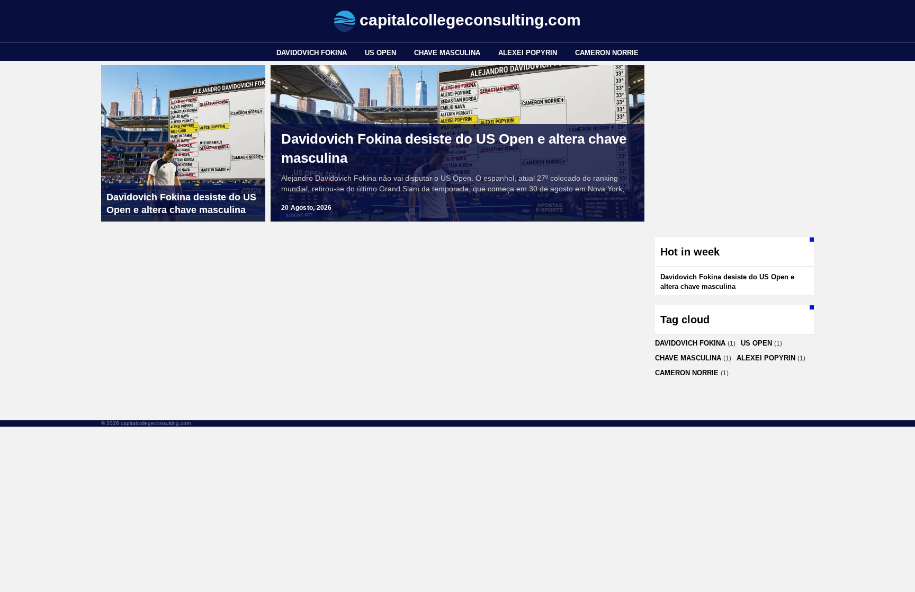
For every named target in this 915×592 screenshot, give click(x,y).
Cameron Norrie (607, 53)
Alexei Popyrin (527, 53)
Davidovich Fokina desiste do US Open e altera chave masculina (453, 148)
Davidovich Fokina (311, 53)
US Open (380, 53)
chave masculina (447, 53)
